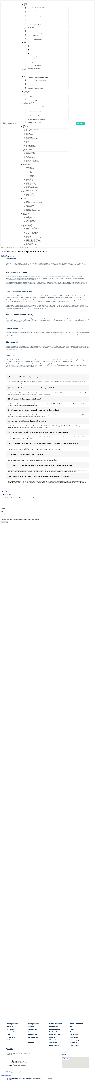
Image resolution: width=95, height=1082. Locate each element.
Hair (25, 69)
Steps (30, 170)
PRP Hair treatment (32, 75)
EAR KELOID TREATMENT (31, 146)
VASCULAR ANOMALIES (31, 233)
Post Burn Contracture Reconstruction (34, 237)
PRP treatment (74, 1034)
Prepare (31, 174)
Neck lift (28, 133)
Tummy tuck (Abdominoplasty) (35, 33)
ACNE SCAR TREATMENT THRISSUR (38, 78)
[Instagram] (68, 1050)
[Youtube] (72, 1050)
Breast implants (53, 1026)
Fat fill (27, 141)
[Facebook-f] (64, 1050)
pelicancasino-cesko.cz (6, 1075)
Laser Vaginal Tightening (31, 208)
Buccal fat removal (30, 145)
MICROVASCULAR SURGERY (32, 228)
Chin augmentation (33, 1037)
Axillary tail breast (54, 1040)
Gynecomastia (11, 1032)
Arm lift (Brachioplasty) (33, 35)
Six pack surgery (11, 1037)
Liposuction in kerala (30, 153)
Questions (31, 175)
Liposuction (10, 1026)
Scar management (30, 205)
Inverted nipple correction (31, 184)
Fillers (27, 201)
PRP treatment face (30, 148)
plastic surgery (4, 489)
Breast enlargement (54, 1029)
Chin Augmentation (30, 136)
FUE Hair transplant (30, 193)
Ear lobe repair (31, 27)
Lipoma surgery (74, 1040)
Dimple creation (29, 134)
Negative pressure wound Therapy (33, 240)
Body (25, 28)
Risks (30, 172)
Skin (25, 76)
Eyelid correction (32, 1029)
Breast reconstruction (30, 183)
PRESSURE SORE (30, 236)
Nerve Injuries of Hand (30, 222)
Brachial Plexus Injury (30, 221)
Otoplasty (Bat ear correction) (32, 138)
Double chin (28, 142)
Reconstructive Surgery (29, 227)
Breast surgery (27, 164)
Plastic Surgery (4, 255)
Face (25, 5)
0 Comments (13, 256)
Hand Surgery (26, 216)
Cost (30, 171)
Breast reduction (29, 179)
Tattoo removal (29, 206)
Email (2, 514)
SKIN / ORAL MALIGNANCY (32, 232)
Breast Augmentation (30, 178)
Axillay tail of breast (30, 186)
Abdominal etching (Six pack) (32, 160)
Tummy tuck (10, 1029)
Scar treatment (74, 1045)
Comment (3, 508)
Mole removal (29, 144)
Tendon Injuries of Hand (31, 220)
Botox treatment (29, 203)
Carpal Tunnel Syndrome (31, 218)
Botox (71, 1026)
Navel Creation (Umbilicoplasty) (35, 39)
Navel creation (11, 1040)
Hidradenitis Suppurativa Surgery (35, 88)
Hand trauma (29, 217)
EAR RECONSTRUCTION (34, 122)
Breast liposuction (30, 180)
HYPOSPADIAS (29, 243)
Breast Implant (29, 167)
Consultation (32, 176)
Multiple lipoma (29, 209)
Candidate (31, 168)
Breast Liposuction (54, 1034)
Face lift (28, 130)
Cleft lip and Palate (30, 229)
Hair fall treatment (30, 195)
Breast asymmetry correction (32, 187)
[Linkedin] (76, 1050)
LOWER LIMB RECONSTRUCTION (37, 119)
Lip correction (29, 137)
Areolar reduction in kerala (34, 68)
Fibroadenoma (29, 188)
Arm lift (9, 1034)
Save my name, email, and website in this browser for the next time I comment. (20, 519)
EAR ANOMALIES (30, 231)
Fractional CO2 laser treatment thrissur (37, 80)
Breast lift (28, 165)
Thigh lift (28, 159)
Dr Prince (4, 491)
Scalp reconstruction (30, 235)
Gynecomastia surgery (30, 152)
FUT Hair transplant (30, 194)
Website (2, 516)
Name (2, 511)
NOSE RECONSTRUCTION (32, 239)
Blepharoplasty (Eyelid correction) (36, 7)
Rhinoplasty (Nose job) (33, 10)
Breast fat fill (28, 182)
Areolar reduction (54, 1045)
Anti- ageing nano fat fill (33, 18)
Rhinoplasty (31, 1026)
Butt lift (27, 156)
